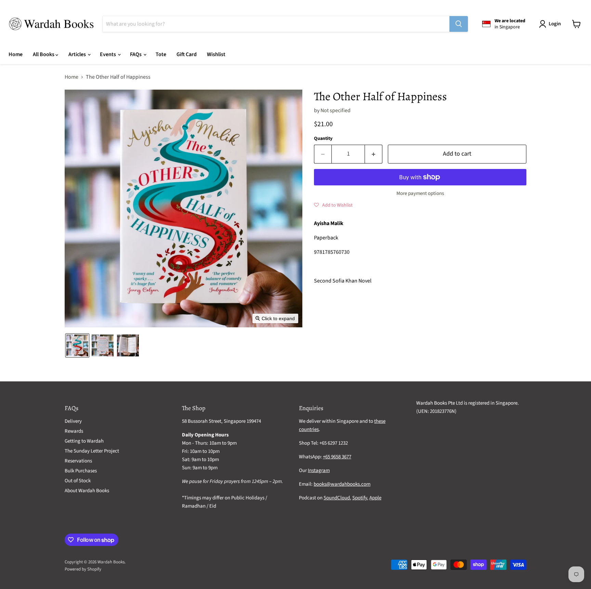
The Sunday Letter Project (92, 451)
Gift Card (186, 54)
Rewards (74, 431)
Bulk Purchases (81, 470)
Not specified (335, 110)
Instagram (319, 470)
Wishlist (216, 54)
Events (108, 54)
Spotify (359, 497)
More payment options (420, 193)
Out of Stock (78, 480)
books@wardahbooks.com (342, 484)
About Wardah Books (87, 490)
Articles (77, 54)
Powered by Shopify (83, 569)
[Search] (458, 24)
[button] (551, 24)
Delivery (73, 421)
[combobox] (276, 24)
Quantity (323, 138)
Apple (375, 497)
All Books (44, 54)
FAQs (136, 54)
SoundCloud (337, 497)
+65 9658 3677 (337, 456)
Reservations (78, 460)
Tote (161, 54)
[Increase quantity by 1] (373, 154)
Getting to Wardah (84, 441)
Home (16, 54)
